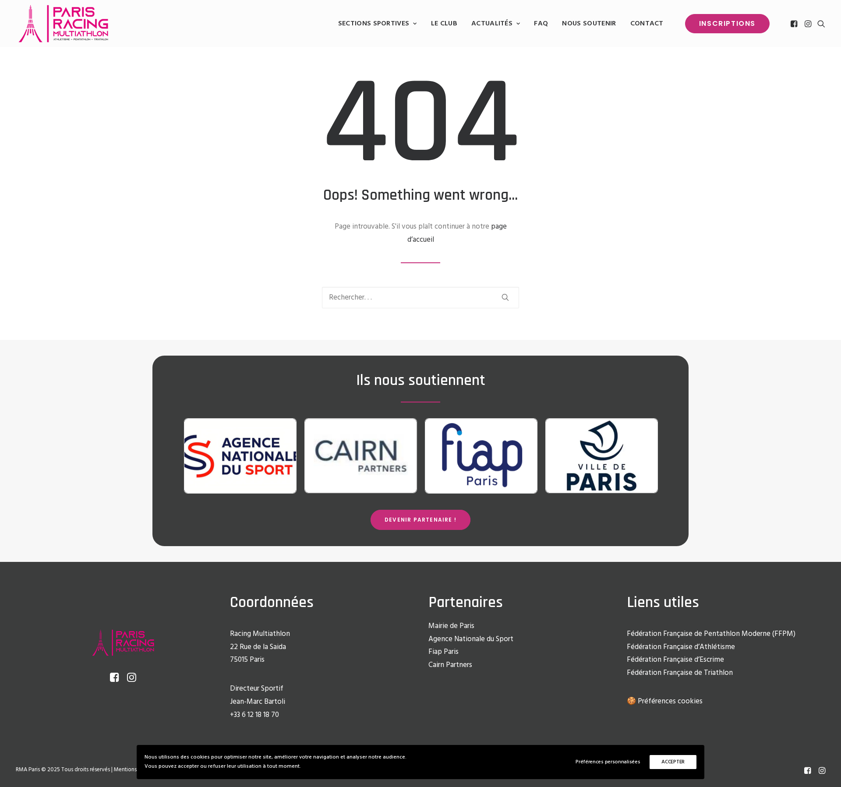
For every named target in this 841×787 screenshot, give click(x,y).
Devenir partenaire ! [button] (420, 519)
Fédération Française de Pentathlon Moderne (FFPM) (711, 634)
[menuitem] (377, 23)
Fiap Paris (443, 652)
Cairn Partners (450, 665)
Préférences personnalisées (608, 762)
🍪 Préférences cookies (665, 701)
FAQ (541, 23)
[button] (794, 23)
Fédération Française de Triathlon (680, 673)
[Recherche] (420, 297)
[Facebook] (807, 772)
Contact (647, 23)
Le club (444, 23)
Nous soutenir (589, 23)
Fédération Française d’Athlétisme (681, 647)
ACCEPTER (673, 762)
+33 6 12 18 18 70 (254, 715)
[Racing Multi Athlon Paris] (63, 23)
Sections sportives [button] (374, 23)
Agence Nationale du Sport (470, 639)
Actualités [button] (491, 23)
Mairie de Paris (451, 626)
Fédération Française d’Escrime (675, 660)
